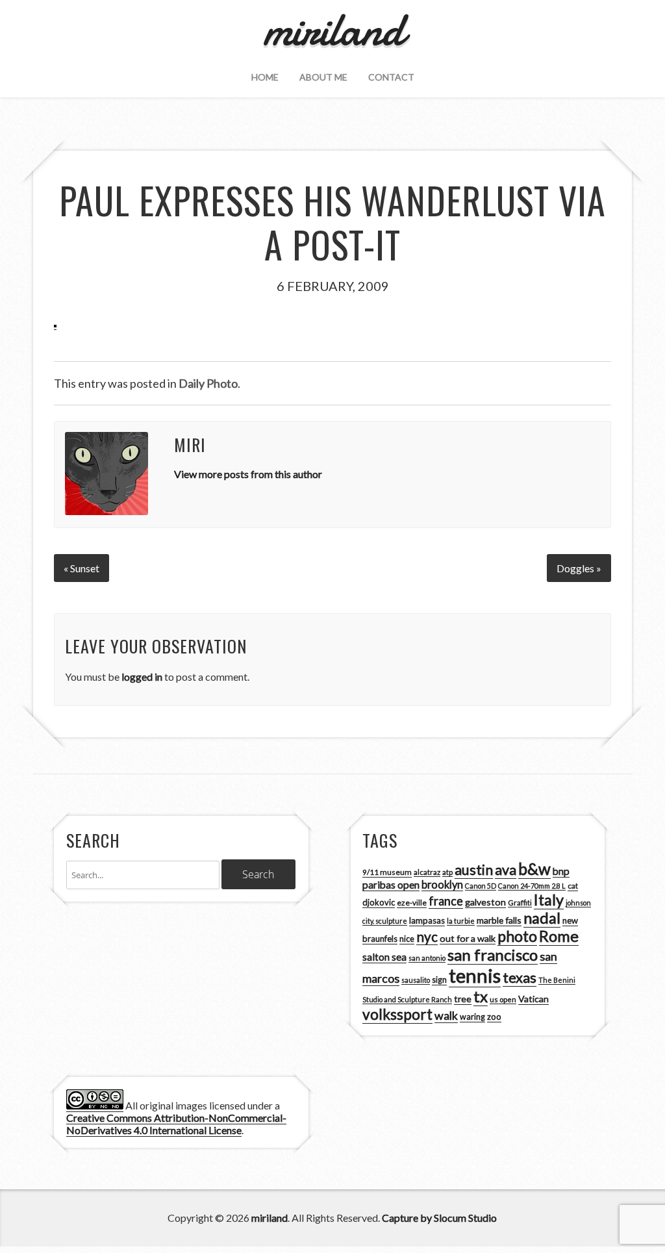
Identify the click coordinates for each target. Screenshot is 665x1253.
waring (472, 1017)
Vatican (533, 998)
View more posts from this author (248, 474)
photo (517, 936)
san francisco (492, 954)
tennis (475, 975)
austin (474, 869)
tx (480, 996)
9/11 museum (387, 872)
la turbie (461, 921)
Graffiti (520, 902)
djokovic (378, 902)
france (446, 901)
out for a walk (468, 938)
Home (265, 76)
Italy (549, 900)
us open (503, 999)
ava (505, 869)
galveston (485, 901)
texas (519, 977)
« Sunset (81, 568)
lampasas (427, 920)
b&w (534, 868)
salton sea (384, 957)
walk (446, 1015)
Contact (391, 76)
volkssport (397, 1014)
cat (573, 886)
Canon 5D (480, 885)
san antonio (426, 958)
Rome (559, 936)
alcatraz (427, 872)
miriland (269, 1217)
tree (462, 998)
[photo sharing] (55, 323)
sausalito (415, 980)
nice (406, 939)
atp (447, 872)
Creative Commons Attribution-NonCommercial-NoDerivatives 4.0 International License (176, 1123)
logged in (141, 676)
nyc (427, 936)
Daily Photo (208, 383)
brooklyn (442, 884)
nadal (541, 918)
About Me (323, 76)
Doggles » (579, 568)
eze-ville (412, 902)
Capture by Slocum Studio (439, 1217)
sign (439, 980)
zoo (494, 1016)
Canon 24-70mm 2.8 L (532, 885)
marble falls (499, 920)
